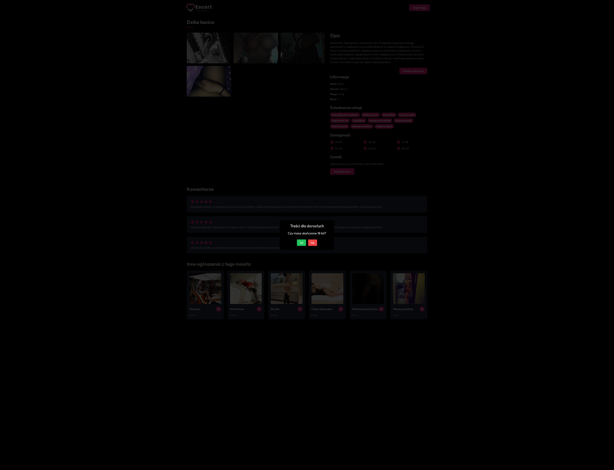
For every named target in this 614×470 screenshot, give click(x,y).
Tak (301, 242)
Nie (313, 242)
